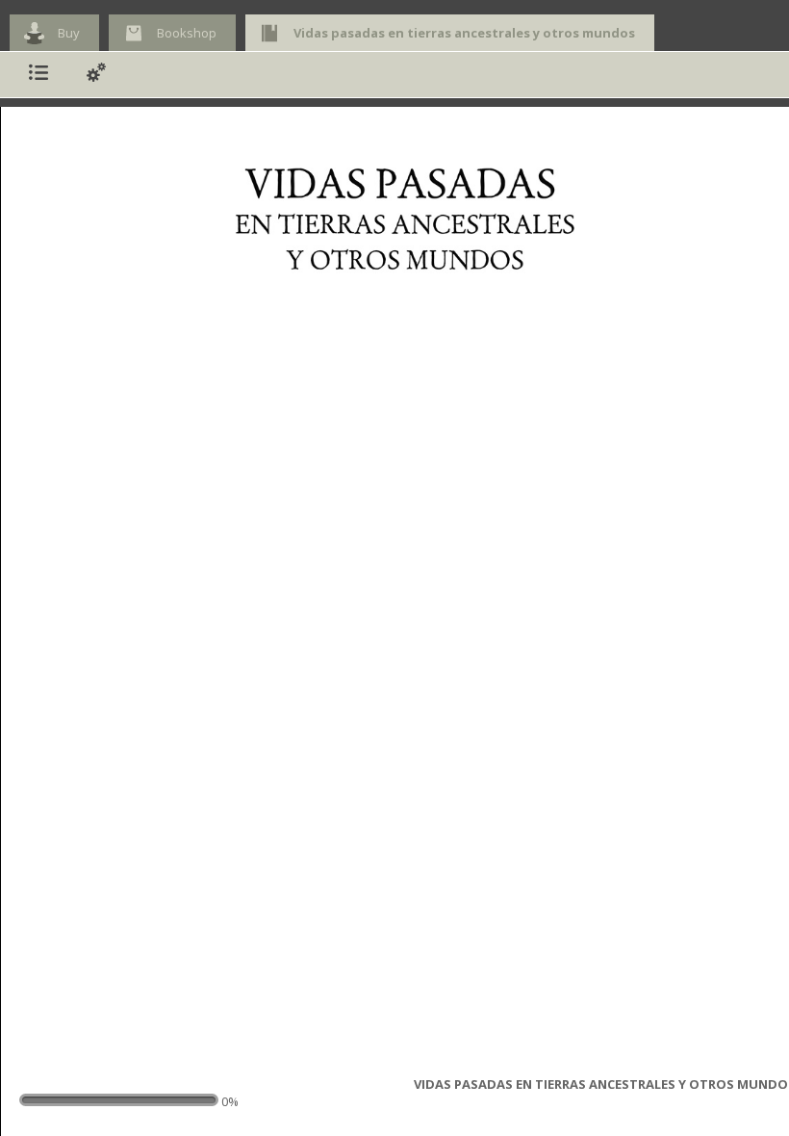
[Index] (38, 74)
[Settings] (96, 74)
